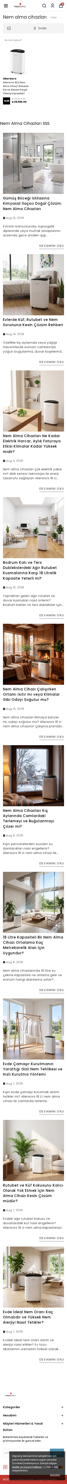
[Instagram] (5, 1467)
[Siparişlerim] (52, 5)
